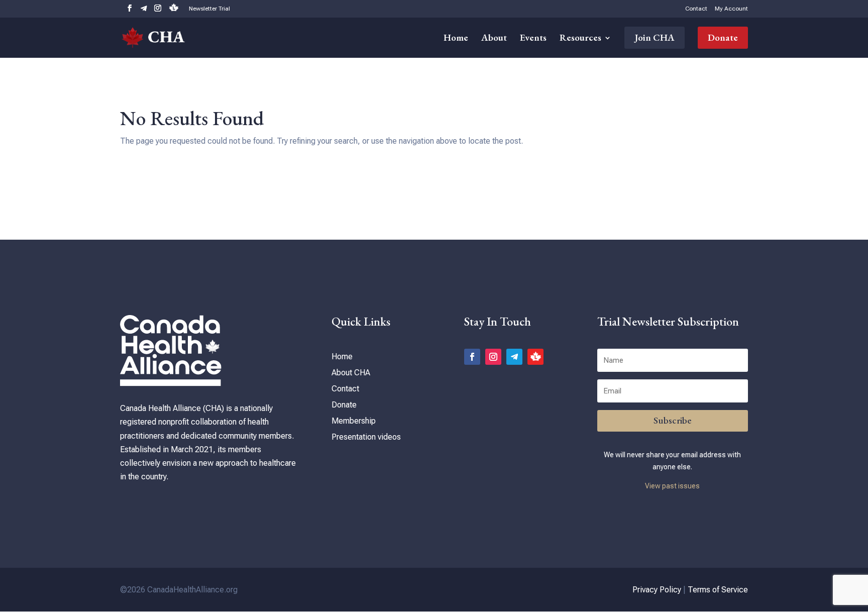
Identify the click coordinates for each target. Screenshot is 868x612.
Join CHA (654, 37)
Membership (354, 421)
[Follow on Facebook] (472, 357)
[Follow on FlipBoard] (535, 357)
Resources (580, 39)
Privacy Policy (656, 589)
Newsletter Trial (209, 9)
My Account (731, 9)
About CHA (351, 372)
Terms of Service (718, 589)
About (494, 39)
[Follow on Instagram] (493, 357)
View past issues (672, 486)
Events (533, 39)
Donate (723, 37)
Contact (696, 9)
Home (456, 39)
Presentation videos (366, 437)
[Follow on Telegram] (514, 357)
